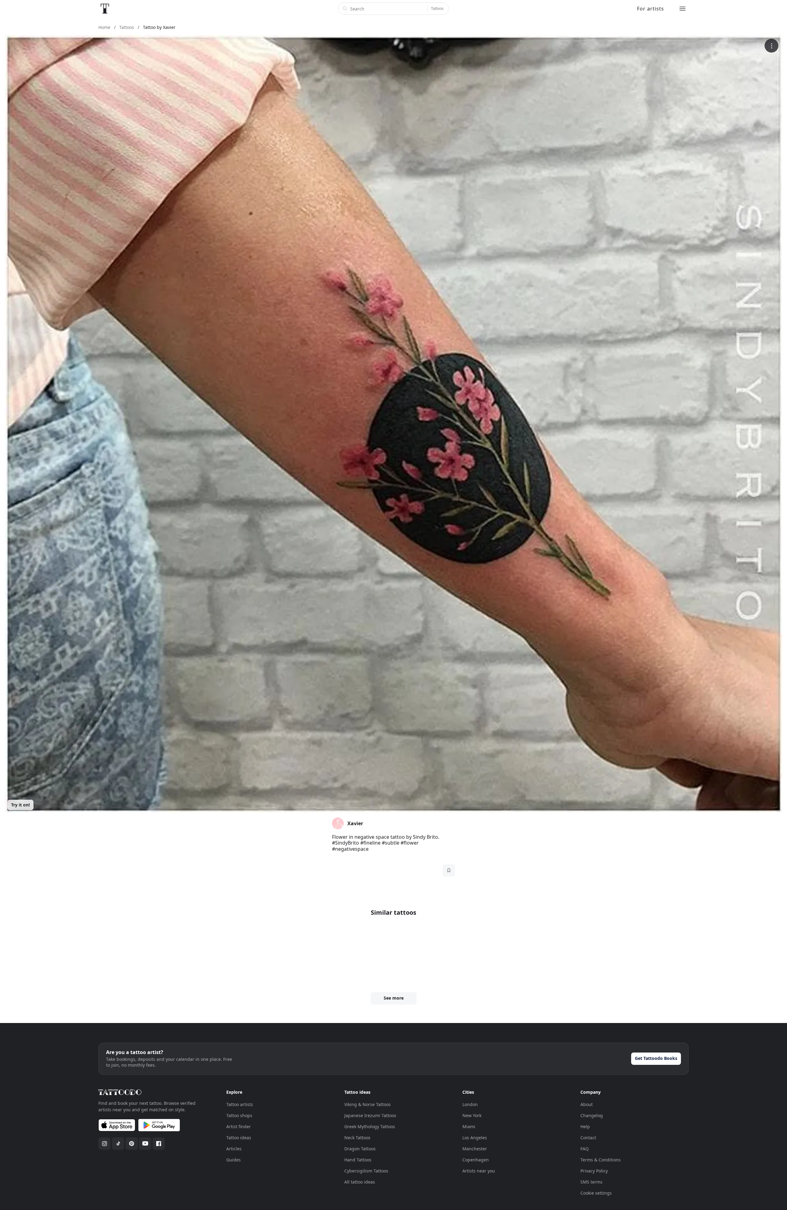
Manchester (474, 1149)
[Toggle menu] (682, 8)
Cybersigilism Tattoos (366, 1171)
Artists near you (478, 1171)
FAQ (584, 1149)
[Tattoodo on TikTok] (118, 1143)
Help (585, 1126)
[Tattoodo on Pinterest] (131, 1143)
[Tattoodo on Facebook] (158, 1143)
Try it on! (20, 805)
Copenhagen (475, 1160)
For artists (650, 8)
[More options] (771, 46)
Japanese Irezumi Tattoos (370, 1115)
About (586, 1104)
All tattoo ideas (359, 1182)
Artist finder (238, 1126)
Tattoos (437, 8)
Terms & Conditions (600, 1160)
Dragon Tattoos (360, 1149)
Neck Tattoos (357, 1137)
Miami (468, 1126)
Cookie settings (596, 1193)
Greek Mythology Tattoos (369, 1126)
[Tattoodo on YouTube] (145, 1143)
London (470, 1104)
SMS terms (591, 1182)
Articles (234, 1149)
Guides (233, 1160)
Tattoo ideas (238, 1137)
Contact (588, 1137)
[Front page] (104, 8)
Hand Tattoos (357, 1160)
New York (471, 1115)
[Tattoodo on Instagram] (104, 1143)
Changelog (591, 1115)
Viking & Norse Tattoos (367, 1104)
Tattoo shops (239, 1115)
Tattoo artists (239, 1104)
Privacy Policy (594, 1171)
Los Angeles (474, 1137)
